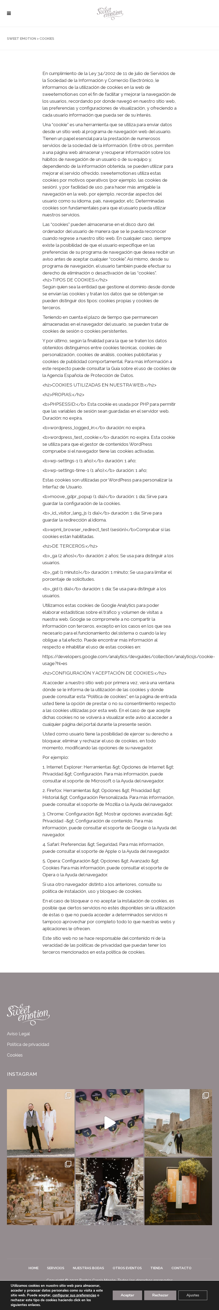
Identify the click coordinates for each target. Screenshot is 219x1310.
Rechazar (160, 1295)
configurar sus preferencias (74, 1295)
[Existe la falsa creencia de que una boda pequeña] (41, 1191)
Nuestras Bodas (88, 1268)
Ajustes (192, 1295)
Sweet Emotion (21, 39)
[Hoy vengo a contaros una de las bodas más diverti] (41, 1123)
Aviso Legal (18, 1033)
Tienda (156, 1268)
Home (33, 1268)
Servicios (55, 1268)
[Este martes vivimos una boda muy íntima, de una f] (178, 1123)
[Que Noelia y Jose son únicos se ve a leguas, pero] (109, 1123)
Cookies (15, 1055)
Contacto (181, 1268)
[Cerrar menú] (10, 13)
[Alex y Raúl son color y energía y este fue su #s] (178, 1191)
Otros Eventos (127, 1268)
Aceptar (127, 1295)
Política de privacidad (28, 1044)
